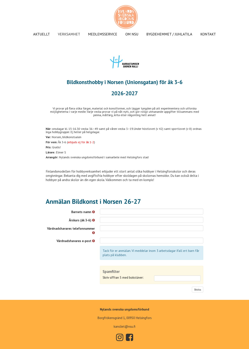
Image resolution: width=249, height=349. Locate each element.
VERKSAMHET (69, 34)
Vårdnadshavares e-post (74, 241)
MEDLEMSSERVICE (102, 34)
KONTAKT (208, 34)
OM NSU (131, 34)
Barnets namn (81, 212)
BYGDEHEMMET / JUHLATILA (169, 34)
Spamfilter (111, 271)
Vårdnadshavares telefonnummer (71, 228)
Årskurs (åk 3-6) (80, 220)
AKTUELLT (41, 34)
